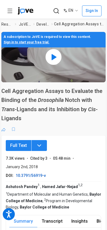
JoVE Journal (25, 24)
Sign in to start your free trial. (26, 42)
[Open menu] (9, 11)
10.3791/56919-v (31, 175)
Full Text (18, 145)
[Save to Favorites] (13, 129)
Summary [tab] (23, 221)
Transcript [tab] (52, 221)
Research (7, 24)
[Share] (3, 129)
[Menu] (39, 145)
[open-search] (56, 11)
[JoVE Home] (25, 11)
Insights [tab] (79, 221)
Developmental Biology (42, 24)
